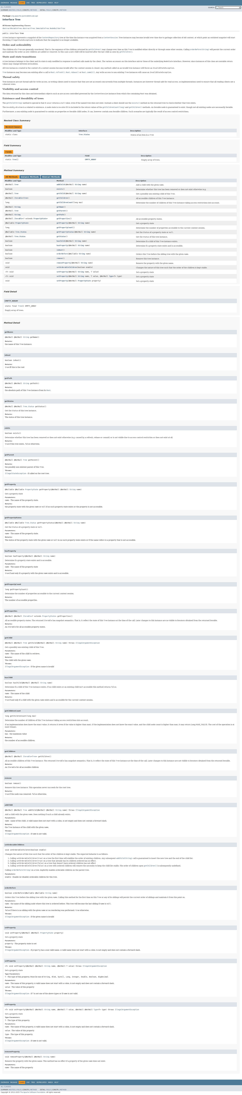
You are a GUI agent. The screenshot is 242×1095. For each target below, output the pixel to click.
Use (28, 3)
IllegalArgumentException (87, 643)
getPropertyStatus (65, 232)
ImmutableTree (42, 28)
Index (50, 3)
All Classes (6, 7)
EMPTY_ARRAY (90, 159)
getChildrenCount (65, 202)
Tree (33, 3)
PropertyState (40, 219)
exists (60, 189)
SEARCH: (211, 7)
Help (56, 3)
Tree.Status (84, 134)
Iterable (18, 198)
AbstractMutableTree (12, 28)
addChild (61, 184)
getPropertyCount (65, 227)
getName (60, 207)
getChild (61, 193)
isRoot (60, 250)
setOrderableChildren (67, 267)
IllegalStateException (15, 473)
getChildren (62, 198)
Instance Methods (30, 177)
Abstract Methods (51, 177)
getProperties (63, 219)
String (78, 184)
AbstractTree (29, 28)
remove (60, 258)
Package (13, 3)
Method (33, 10)
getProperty (62, 223)
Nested (12, 10)
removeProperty (64, 263)
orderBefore (62, 254)
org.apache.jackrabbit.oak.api (24, 16)
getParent (61, 211)
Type (111, 276)
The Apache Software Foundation (32, 1092)
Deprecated (42, 3)
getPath (60, 215)
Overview (5, 3)
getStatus (61, 236)
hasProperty (62, 245)
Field (19, 10)
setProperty (62, 272)
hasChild (61, 241)
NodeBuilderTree (57, 28)
